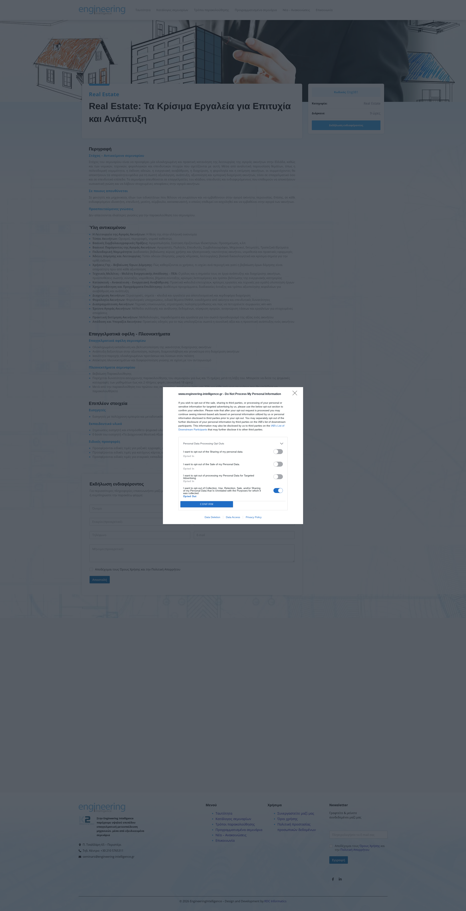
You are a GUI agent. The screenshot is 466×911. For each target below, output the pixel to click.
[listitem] (233, 443)
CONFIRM (207, 504)
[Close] (296, 394)
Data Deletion (212, 517)
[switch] (278, 451)
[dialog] (233, 455)
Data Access (233, 517)
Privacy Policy (254, 517)
